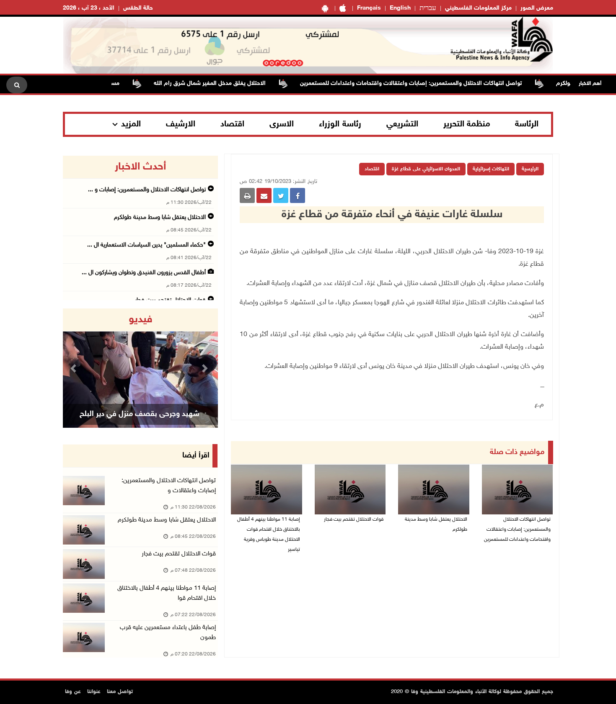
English (400, 8)
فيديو (141, 319)
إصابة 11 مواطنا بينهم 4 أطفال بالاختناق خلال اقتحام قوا (166, 593)
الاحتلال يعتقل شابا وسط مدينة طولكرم (436, 524)
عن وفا (73, 692)
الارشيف (180, 124)
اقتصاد (232, 124)
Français (369, 8)
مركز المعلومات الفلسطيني (478, 8)
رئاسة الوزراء (340, 124)
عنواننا (94, 692)
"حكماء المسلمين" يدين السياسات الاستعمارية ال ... (146, 245)
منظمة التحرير (466, 124)
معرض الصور (536, 8)
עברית (427, 8)
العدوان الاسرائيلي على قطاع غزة (426, 169)
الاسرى (281, 124)
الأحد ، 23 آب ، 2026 (88, 8)
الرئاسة (526, 124)
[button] (74, 368)
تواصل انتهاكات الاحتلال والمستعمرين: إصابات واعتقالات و (169, 485)
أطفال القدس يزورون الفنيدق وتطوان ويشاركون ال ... (144, 272)
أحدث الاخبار (140, 167)
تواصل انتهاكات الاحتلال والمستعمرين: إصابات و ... (147, 189)
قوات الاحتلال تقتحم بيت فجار (353, 519)
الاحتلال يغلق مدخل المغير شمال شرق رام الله (224, 83)
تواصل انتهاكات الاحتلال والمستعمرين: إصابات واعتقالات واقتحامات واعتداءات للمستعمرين (425, 83)
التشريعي (402, 124)
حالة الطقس (138, 8)
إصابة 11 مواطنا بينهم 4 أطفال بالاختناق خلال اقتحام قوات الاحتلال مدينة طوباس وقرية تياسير (268, 534)
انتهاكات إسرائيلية (491, 169)
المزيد (131, 124)
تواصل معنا (120, 692)
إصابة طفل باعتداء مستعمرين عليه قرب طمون (168, 632)
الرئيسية (530, 169)
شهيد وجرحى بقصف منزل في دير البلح (139, 414)
